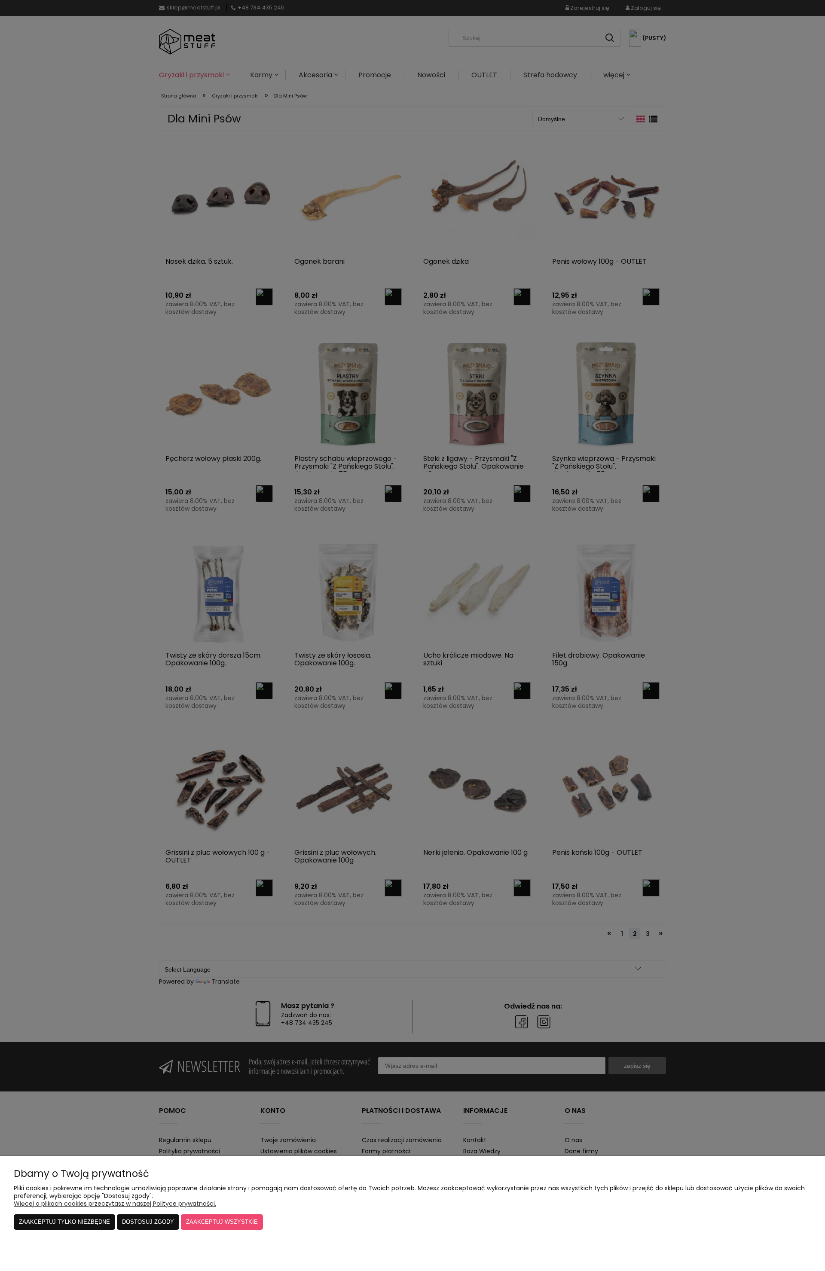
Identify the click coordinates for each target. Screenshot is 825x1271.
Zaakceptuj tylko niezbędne (64, 1222)
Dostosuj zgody (148, 1222)
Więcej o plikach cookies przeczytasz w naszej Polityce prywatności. (115, 1203)
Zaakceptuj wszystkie (222, 1222)
